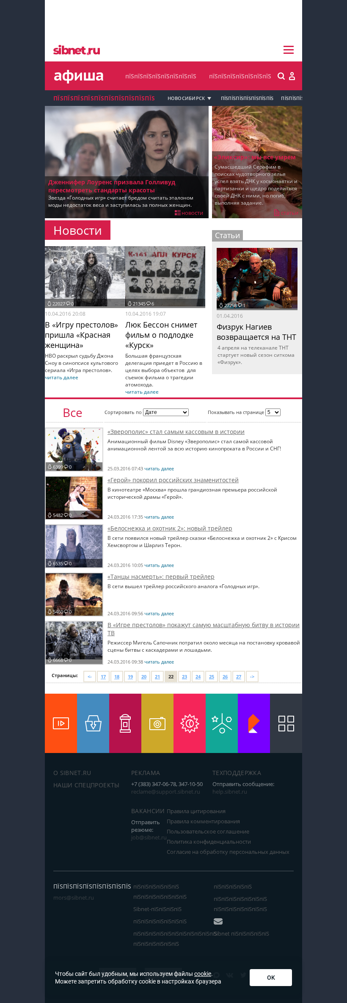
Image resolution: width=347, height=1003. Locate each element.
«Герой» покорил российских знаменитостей (173, 480)
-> (252, 676)
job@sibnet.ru (149, 837)
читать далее (61, 377)
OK (271, 977)
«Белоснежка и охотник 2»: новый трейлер (169, 528)
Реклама (145, 773)
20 (143, 676)
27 (238, 676)
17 (103, 676)
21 (157, 676)
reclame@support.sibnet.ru (165, 791)
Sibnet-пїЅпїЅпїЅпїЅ (157, 909)
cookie (202, 973)
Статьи (227, 235)
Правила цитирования (196, 811)
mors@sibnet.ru (73, 897)
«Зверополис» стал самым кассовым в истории (176, 432)
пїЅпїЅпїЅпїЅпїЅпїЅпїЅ (240, 76)
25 (211, 676)
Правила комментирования (203, 821)
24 (198, 676)
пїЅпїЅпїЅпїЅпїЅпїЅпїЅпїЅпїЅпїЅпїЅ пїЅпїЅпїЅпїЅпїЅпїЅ (175, 938)
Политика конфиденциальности (209, 841)
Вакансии (148, 811)
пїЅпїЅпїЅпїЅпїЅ (233, 886)
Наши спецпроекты (86, 785)
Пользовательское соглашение (208, 831)
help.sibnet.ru (229, 791)
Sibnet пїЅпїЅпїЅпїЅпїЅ (241, 933)
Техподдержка (236, 773)
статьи (289, 213)
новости (192, 213)
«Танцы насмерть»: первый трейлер (161, 576)
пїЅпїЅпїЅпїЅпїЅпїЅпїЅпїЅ (160, 76)
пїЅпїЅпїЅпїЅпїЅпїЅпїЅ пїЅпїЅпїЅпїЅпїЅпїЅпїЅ (240, 904)
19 (130, 676)
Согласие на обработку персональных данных (228, 852)
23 (184, 676)
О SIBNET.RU (72, 773)
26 (225, 676)
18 (116, 676)
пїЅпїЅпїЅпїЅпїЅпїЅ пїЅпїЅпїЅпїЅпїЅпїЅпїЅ (160, 891)
